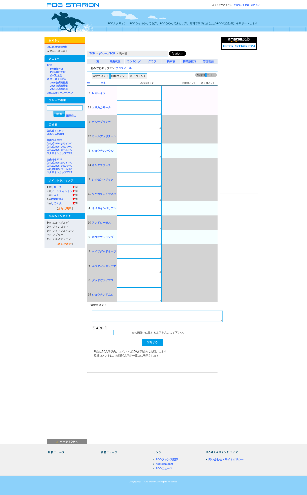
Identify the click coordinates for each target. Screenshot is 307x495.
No (88, 82)
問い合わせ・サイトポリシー (226, 459)
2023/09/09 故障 (57, 47)
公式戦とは (56, 75)
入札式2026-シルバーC (59, 146)
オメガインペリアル (104, 208)
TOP (49, 65)
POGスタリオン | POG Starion (73, 5)
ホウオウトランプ (102, 237)
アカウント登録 (241, 5)
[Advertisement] (139, 44)
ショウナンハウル (102, 150)
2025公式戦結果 (59, 82)
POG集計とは (58, 72)
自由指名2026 (54, 140)
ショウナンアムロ (102, 294)
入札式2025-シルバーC (59, 165)
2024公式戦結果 (59, 88)
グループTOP (107, 53)
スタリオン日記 (56, 79)
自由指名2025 (54, 159)
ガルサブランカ (101, 121)
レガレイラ (98, 93)
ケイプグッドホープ (104, 251)
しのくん (56, 203)
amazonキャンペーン (60, 92)
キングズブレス (101, 165)
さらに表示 (64, 208)
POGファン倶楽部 (167, 459)
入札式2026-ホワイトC (59, 143)
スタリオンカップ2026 (59, 153)
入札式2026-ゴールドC (59, 149)
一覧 (96, 61)
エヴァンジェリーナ (104, 265)
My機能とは (56, 68)
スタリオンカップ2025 (59, 172)
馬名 (103, 82)
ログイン (255, 5)
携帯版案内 (189, 61)
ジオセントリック (102, 179)
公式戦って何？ (55, 130)
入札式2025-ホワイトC (59, 162)
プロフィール (124, 68)
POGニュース (164, 468)
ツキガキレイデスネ (104, 193)
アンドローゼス (101, 222)
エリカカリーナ (101, 107)
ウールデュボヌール (104, 136)
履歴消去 (70, 115)
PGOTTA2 (57, 199)
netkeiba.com (164, 464)
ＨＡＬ (55, 195)
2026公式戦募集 (59, 85)
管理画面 (208, 61)
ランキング (133, 61)
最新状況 (115, 61)
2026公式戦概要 (56, 133)
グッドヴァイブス (102, 280)
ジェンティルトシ (62, 191)
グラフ (152, 61)
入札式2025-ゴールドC (59, 169)
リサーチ (56, 187)
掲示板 (171, 61)
